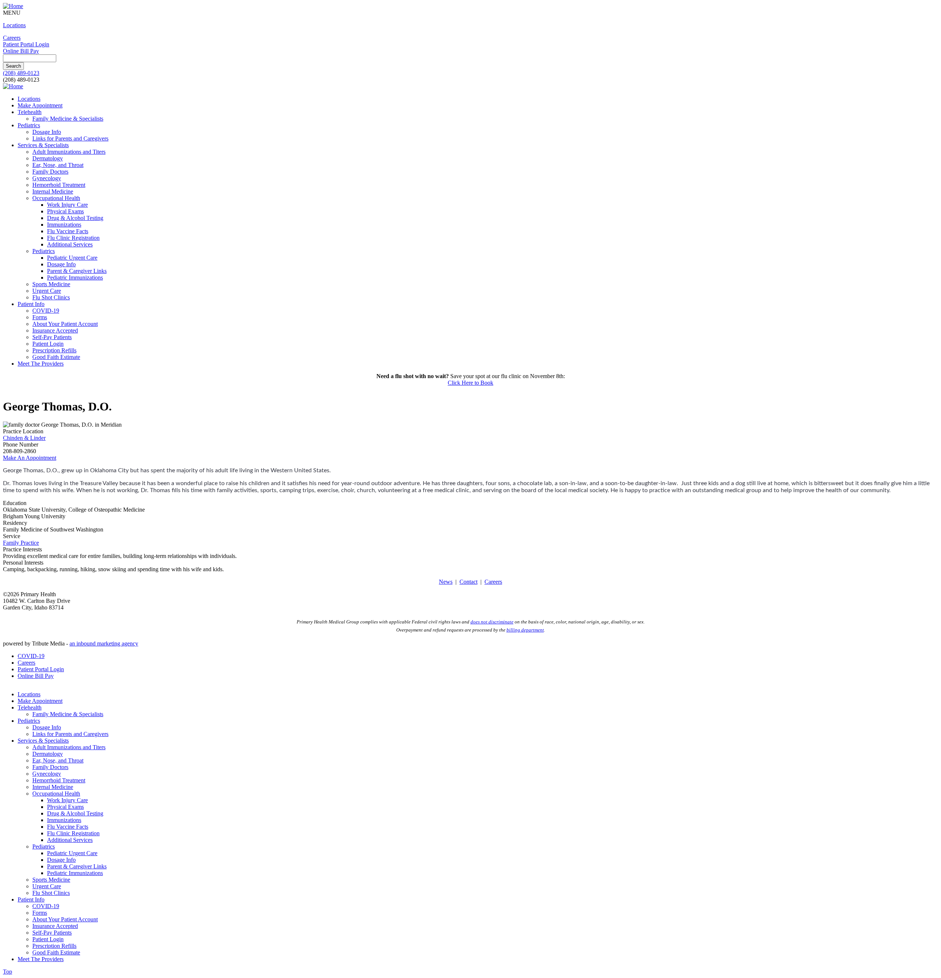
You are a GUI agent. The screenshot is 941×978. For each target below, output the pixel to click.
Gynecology (46, 178)
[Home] (13, 6)
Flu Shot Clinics (51, 297)
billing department (525, 630)
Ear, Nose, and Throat (57, 165)
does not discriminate (492, 622)
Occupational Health (56, 198)
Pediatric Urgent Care (72, 258)
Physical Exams (65, 211)
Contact (468, 582)
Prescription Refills (54, 350)
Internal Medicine (52, 191)
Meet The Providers (41, 363)
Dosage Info (46, 132)
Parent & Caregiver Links (77, 271)
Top (7, 971)
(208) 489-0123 (21, 73)
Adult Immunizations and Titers (68, 152)
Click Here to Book (470, 383)
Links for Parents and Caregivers (70, 138)
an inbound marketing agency (103, 643)
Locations (14, 25)
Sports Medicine (51, 284)
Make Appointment (40, 105)
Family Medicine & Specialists (67, 118)
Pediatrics (29, 125)
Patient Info (31, 304)
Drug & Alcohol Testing (75, 218)
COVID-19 (45, 310)
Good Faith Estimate (56, 357)
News (445, 582)
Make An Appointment (29, 458)
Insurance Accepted (55, 330)
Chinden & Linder (24, 438)
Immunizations (64, 224)
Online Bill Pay (21, 51)
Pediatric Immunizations (75, 277)
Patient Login (48, 344)
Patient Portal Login (26, 44)
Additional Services (70, 244)
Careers (12, 38)
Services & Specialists (43, 145)
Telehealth (30, 112)
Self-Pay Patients (52, 337)
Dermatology (47, 158)
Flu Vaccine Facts (67, 231)
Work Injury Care (67, 205)
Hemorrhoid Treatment (58, 185)
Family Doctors (50, 171)
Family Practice (21, 543)
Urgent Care (46, 291)
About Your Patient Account (65, 324)
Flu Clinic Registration (73, 238)
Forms (39, 317)
